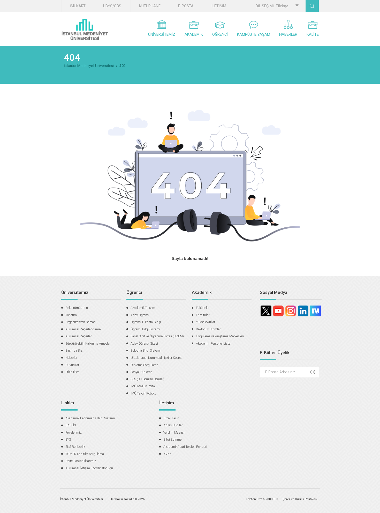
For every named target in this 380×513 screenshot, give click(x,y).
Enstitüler (202, 315)
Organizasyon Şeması (80, 322)
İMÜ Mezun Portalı (143, 386)
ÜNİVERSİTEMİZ (161, 34)
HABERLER (288, 34)
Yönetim (71, 315)
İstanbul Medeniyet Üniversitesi (89, 66)
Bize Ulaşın (171, 418)
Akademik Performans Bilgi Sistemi (90, 418)
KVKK (167, 454)
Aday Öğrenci (140, 315)
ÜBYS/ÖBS (112, 6)
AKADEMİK (194, 34)
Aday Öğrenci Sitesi (144, 343)
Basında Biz (73, 350)
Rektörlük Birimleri (208, 329)
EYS (68, 439)
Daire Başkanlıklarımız (80, 461)
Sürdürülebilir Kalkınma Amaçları (88, 343)
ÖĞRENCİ (220, 34)
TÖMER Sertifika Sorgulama (84, 454)
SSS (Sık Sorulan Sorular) (147, 379)
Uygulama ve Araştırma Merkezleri (220, 336)
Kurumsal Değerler (78, 336)
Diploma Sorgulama (144, 365)
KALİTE (313, 34)
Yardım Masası (174, 432)
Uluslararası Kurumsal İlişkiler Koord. (156, 358)
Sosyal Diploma (141, 372)
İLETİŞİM (218, 6)
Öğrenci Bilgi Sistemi (145, 329)
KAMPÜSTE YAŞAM (253, 34)
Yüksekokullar (205, 322)
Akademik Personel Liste (213, 343)
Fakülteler (202, 308)
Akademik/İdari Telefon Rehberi (185, 447)
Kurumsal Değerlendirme (83, 329)
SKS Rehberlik (75, 447)
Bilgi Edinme (172, 439)
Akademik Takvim (143, 308)
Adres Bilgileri (173, 425)
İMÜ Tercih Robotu (143, 393)
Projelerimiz (73, 432)
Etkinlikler (72, 372)
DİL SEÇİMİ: (272, 6)
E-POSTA (186, 6)
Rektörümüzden (76, 308)
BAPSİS (70, 425)
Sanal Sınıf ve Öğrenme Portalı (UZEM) (157, 336)
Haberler (71, 358)
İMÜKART (78, 6)
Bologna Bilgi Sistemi (146, 350)
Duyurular (72, 365)
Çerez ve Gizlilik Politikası (300, 499)
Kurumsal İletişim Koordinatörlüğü (89, 468)
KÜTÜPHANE (150, 6)
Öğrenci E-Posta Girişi (146, 322)
